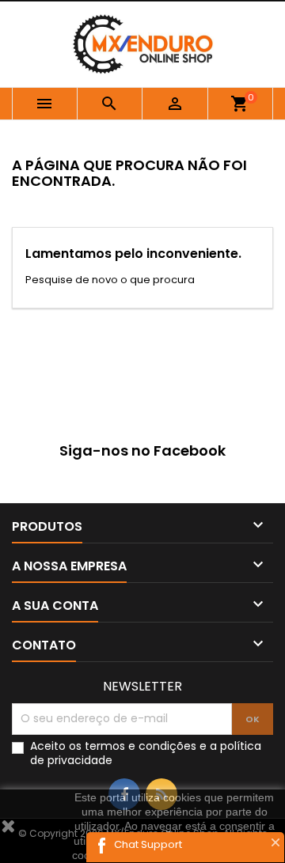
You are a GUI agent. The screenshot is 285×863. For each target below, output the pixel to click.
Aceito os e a (145, 753)
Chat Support (148, 844)
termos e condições (140, 746)
